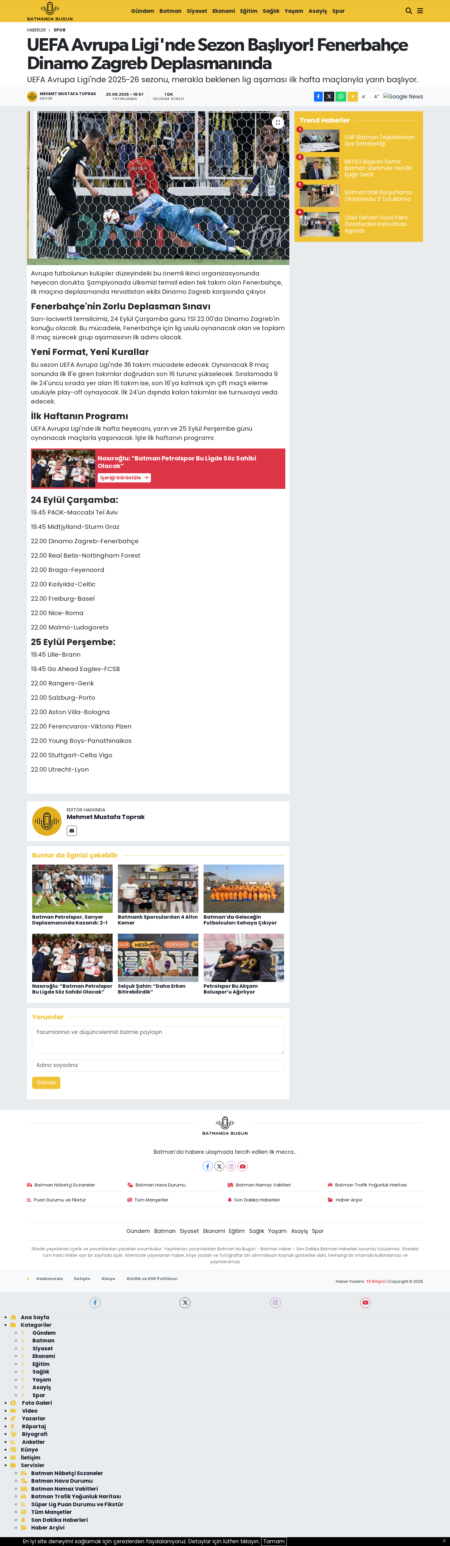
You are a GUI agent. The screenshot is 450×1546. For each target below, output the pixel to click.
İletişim (82, 1279)
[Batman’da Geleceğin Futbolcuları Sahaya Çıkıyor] (244, 888)
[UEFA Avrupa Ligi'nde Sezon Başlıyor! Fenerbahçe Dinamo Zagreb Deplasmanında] (158, 188)
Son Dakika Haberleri (257, 1200)
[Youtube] (243, 1166)
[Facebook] (208, 1166)
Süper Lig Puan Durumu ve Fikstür (77, 1504)
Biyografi (34, 1434)
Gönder (46, 1082)
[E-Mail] (72, 831)
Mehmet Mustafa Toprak (106, 817)
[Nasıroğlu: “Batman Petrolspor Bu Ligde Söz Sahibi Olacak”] (72, 957)
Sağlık (271, 11)
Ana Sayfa (35, 1317)
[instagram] (275, 1302)
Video (29, 1411)
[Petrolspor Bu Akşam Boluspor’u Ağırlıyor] (244, 957)
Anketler (33, 1442)
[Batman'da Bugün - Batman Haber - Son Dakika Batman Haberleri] (50, 11)
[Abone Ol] (403, 97)
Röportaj (33, 1426)
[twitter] (185, 1302)
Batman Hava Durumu (161, 1185)
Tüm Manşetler (151, 1200)
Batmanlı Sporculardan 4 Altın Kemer (158, 919)
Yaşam (294, 11)
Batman (170, 11)
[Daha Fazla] (353, 97)
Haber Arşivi (349, 1200)
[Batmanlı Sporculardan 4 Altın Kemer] (158, 888)
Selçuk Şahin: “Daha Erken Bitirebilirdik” (152, 989)
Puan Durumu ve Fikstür (60, 1200)
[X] (219, 1166)
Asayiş (318, 11)
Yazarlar (33, 1418)
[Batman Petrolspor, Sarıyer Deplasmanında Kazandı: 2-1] (72, 888)
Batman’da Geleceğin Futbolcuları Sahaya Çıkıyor (240, 919)
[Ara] (409, 11)
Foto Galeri (36, 1403)
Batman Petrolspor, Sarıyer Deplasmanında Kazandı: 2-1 (69, 919)
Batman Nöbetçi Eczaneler (65, 1185)
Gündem (142, 11)
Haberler (36, 30)
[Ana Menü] (420, 11)
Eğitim (248, 11)
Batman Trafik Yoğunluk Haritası (371, 1185)
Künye (108, 1279)
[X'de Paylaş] (329, 97)
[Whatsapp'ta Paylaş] (341, 97)
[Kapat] (446, 1541)
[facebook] (95, 1302)
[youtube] (365, 1302)
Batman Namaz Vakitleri (263, 1185)
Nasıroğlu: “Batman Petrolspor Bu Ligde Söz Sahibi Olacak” (72, 989)
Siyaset (197, 11)
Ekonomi (223, 11)
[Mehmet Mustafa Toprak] (47, 821)
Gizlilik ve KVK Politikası (152, 1279)
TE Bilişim (376, 1281)
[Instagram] (231, 1166)
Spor (338, 11)
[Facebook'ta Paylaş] (318, 97)
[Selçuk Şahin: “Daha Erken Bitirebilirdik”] (158, 957)
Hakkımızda (49, 1279)
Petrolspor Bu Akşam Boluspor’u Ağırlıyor (231, 989)
